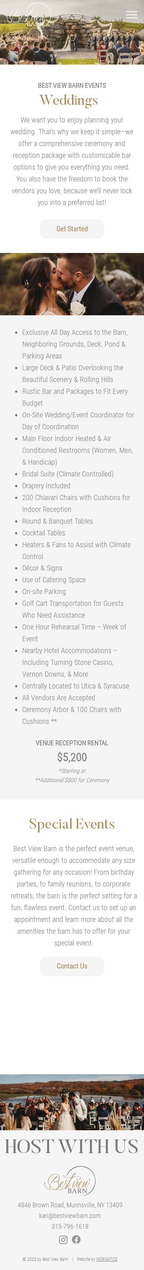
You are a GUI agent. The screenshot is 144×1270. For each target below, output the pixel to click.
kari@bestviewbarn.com (70, 1215)
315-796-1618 (70, 1226)
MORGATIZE (106, 1259)
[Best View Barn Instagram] (63, 1239)
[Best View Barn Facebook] (76, 1239)
